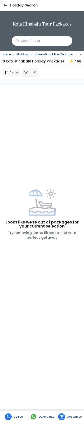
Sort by (14, 72)
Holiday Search (24, 5)
